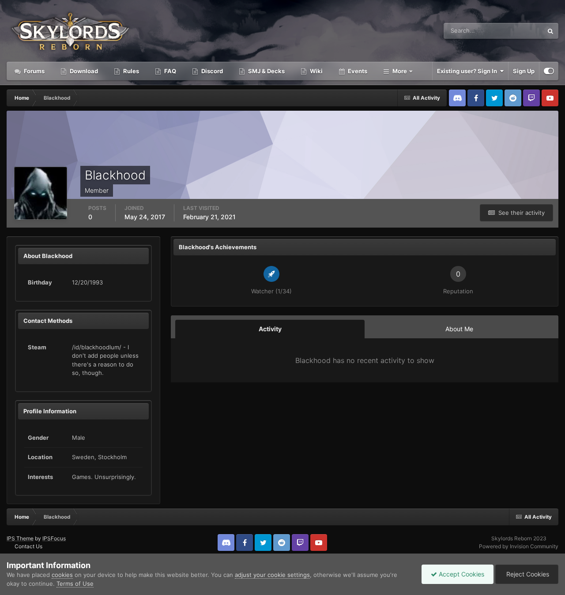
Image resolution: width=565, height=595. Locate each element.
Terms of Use (75, 583)
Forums (34, 71)
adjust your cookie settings (272, 574)
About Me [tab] (459, 329)
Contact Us (28, 546)
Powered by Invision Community (518, 546)
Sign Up (524, 71)
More (399, 71)
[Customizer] (548, 71)
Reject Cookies (527, 574)
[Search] (550, 31)
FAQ (169, 71)
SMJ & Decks (266, 71)
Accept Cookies (460, 574)
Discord (211, 71)
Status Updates (512, 30)
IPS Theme (20, 538)
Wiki (316, 71)
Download (83, 71)
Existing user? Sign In (468, 71)
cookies (62, 574)
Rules (130, 71)
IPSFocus (54, 538)
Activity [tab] (270, 329)
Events (357, 71)
